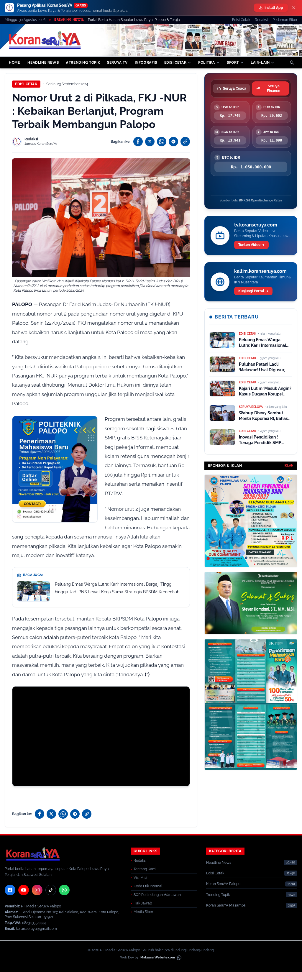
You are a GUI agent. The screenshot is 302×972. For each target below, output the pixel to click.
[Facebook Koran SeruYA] (10, 890)
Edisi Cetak (241, 20)
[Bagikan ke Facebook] (138, 141)
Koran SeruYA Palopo (223, 884)
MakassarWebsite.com (157, 957)
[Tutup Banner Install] (293, 7)
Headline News (218, 863)
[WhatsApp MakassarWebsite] (179, 957)
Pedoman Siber (285, 20)
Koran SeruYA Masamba (226, 905)
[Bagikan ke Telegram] (173, 141)
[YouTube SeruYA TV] (23, 890)
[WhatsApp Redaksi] (64, 890)
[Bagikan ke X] (150, 141)
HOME (14, 62)
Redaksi (261, 20)
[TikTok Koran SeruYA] (50, 890)
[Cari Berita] (292, 62)
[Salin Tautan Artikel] (185, 141)
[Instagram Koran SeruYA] (37, 890)
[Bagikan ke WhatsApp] (161, 141)
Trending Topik (218, 895)
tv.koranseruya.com (255, 225)
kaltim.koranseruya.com (260, 271)
